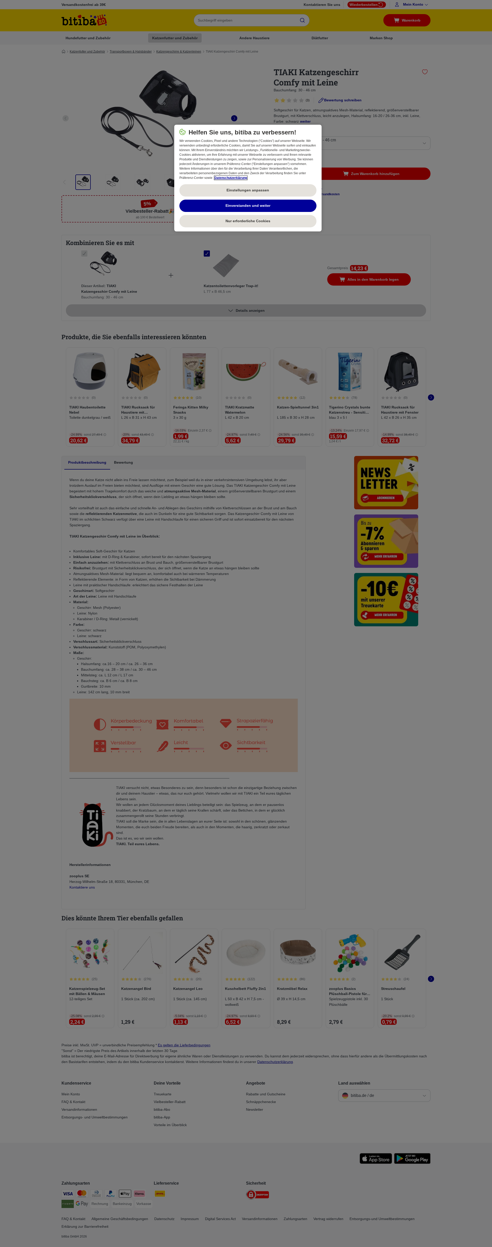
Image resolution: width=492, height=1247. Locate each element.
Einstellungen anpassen (248, 190)
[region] (248, 178)
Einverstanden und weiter (247, 205)
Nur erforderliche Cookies (247, 221)
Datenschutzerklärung (230, 178)
